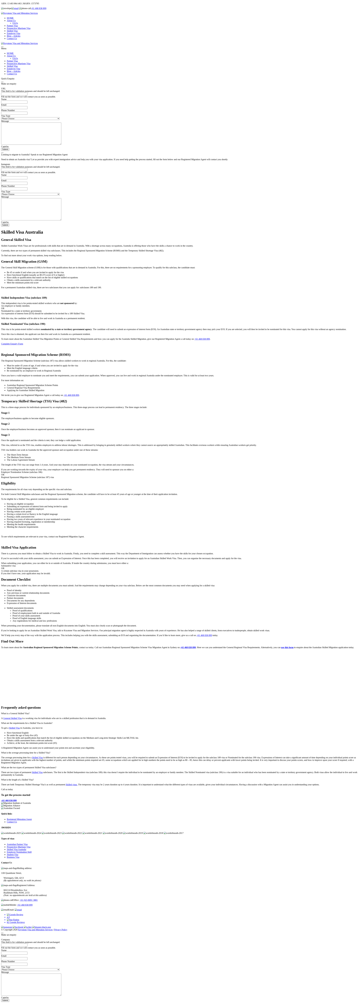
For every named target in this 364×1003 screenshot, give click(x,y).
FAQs (15, 23)
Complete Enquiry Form (12, 344)
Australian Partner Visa (17, 844)
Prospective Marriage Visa (18, 28)
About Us (11, 20)
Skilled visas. (71, 784)
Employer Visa (13, 33)
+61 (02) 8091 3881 (29, 900)
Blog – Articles (13, 36)
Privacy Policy (60, 929)
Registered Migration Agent (19, 819)
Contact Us (12, 38)
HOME (10, 18)
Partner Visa (12, 25)
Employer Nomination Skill (19, 852)
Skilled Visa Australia (16, 849)
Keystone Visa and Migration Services (35, 929)
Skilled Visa (12, 31)
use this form (287, 647)
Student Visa (12, 854)
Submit (5, 149)
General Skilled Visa (12, 718)
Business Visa (13, 857)
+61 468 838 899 (38, 8)
